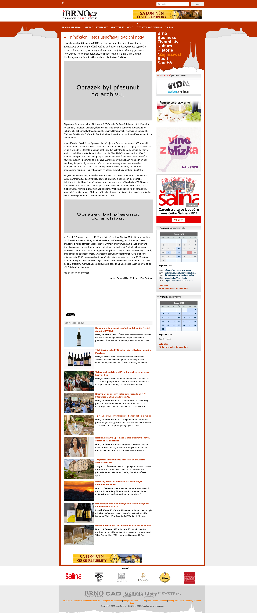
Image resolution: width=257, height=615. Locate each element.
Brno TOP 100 (140, 601)
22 (189, 321)
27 (179, 256)
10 (163, 317)
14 (184, 317)
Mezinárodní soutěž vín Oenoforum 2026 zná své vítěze (123, 525)
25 (168, 325)
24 (163, 325)
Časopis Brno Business (112, 601)
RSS (65, 601)
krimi (149, 601)
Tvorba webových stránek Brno (87, 601)
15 (189, 317)
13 (179, 249)
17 (163, 321)
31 (163, 329)
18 (168, 253)
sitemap (163, 601)
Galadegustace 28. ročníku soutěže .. (180, 273)
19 (173, 321)
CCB (70, 601)
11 (168, 317)
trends (155, 601)
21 (184, 321)
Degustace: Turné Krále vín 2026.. (179, 281)
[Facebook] (63, 3)
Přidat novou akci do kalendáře (173, 288)
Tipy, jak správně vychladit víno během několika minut (123, 416)
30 (195, 325)
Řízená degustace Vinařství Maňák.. (180, 275)
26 (173, 325)
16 (195, 317)
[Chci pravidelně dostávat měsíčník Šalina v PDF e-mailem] (178, 198)
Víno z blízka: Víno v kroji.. (176, 278)
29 (189, 325)
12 (173, 317)
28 (184, 325)
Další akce (163, 286)
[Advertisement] (107, 301)
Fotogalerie (128, 601)
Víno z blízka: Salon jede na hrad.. (179, 270)
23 (195, 321)
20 (179, 253)
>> (185, 234)
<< (172, 234)
